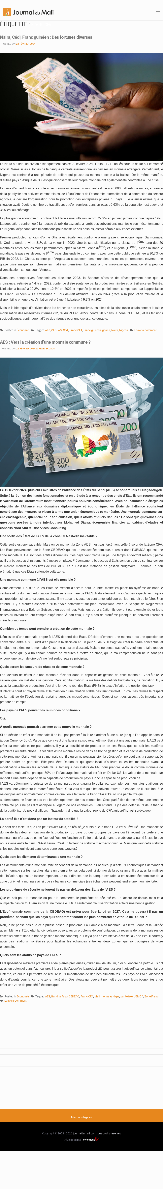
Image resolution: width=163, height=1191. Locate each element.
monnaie (106, 996)
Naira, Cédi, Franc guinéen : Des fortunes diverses (46, 37)
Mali (97, 996)
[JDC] (28, 12)
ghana (106, 330)
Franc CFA (76, 330)
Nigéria (123, 330)
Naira (114, 330)
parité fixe (126, 996)
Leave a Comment (145, 330)
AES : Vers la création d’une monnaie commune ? (45, 342)
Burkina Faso (59, 996)
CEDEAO (56, 330)
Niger (116, 996)
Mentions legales (81, 1117)
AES (47, 330)
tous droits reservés (109, 1133)
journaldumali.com (84, 1133)
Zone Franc (151, 996)
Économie (23, 330)
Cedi (65, 330)
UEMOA (138, 996)
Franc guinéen (92, 330)
